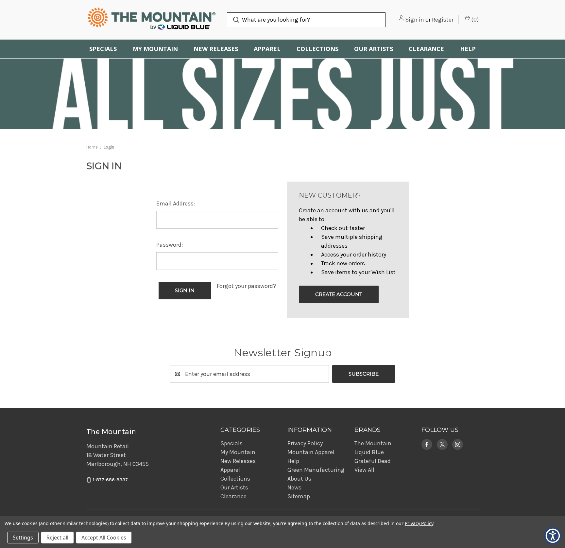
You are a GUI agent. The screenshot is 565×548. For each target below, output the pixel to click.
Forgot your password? (246, 286)
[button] (427, 444)
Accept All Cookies (103, 537)
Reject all (57, 537)
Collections (317, 49)
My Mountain (155, 49)
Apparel (267, 49)
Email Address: (175, 203)
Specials (103, 49)
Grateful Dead (372, 461)
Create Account (338, 294)
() (474, 19)
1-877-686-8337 (110, 480)
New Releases (216, 49)
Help (468, 49)
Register (443, 19)
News (294, 487)
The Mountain (372, 443)
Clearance (426, 49)
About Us (299, 478)
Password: (169, 244)
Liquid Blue (369, 452)
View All (364, 469)
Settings (23, 537)
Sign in (414, 19)
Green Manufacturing (316, 469)
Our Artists (373, 49)
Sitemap (298, 496)
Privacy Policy (305, 443)
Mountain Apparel (310, 452)
